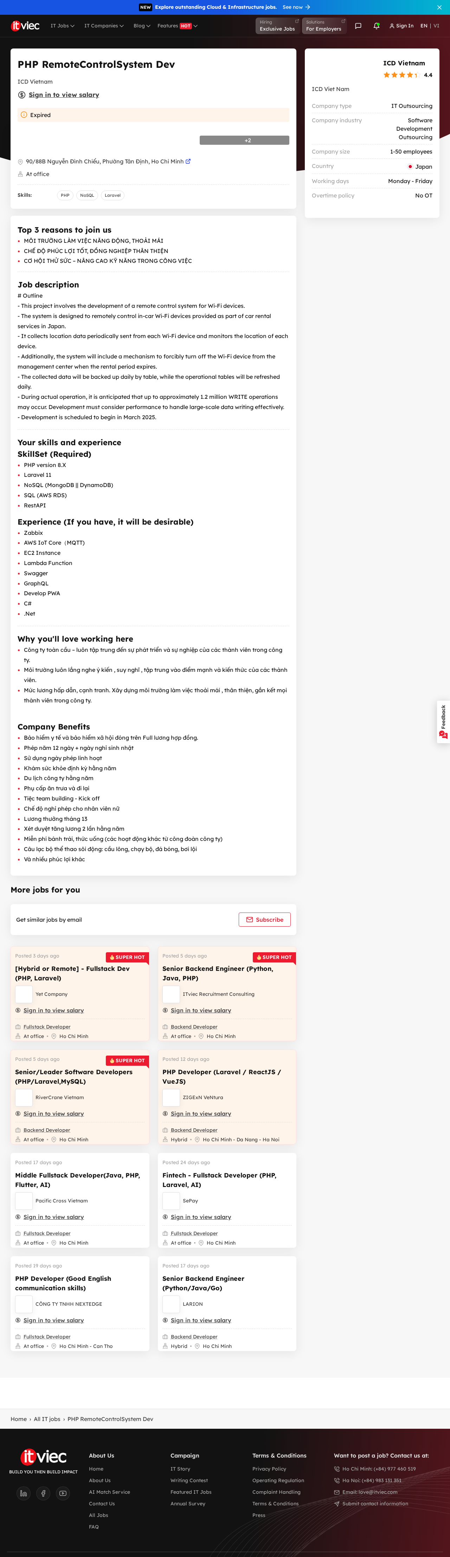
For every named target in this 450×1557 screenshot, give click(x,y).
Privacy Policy (269, 1469)
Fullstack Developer (47, 1027)
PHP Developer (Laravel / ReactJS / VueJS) (221, 1076)
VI (436, 25)
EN (424, 25)
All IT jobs (47, 1418)
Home (19, 1418)
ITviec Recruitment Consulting (219, 994)
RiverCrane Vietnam (60, 1097)
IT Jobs (60, 25)
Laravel (113, 195)
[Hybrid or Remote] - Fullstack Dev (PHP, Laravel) (72, 973)
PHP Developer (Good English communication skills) (63, 1283)
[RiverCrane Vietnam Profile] (24, 1098)
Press (258, 1515)
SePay (190, 1201)
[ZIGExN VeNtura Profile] (171, 1098)
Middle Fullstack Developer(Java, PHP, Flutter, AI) (77, 1180)
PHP (65, 195)
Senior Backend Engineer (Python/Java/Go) (203, 1283)
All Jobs (98, 1515)
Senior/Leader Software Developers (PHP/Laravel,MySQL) (74, 1076)
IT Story (180, 1469)
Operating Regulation (278, 1480)
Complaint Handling (276, 1492)
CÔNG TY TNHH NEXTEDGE (69, 1304)
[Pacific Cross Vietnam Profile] (24, 1201)
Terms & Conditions (275, 1503)
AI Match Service (109, 1492)
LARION (193, 1304)
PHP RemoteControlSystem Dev (110, 1418)
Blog (139, 25)
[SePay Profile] (171, 1201)
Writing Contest (189, 1480)
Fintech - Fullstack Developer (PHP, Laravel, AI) (219, 1180)
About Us (100, 1480)
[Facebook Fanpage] (46, 1495)
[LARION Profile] (171, 1304)
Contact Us (102, 1503)
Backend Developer (194, 1027)
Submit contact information (375, 1503)
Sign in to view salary (64, 95)
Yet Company (52, 994)
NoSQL (87, 195)
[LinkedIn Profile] (26, 1495)
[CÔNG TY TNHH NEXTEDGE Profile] (24, 1304)
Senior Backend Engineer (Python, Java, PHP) (217, 973)
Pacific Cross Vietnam (62, 1201)
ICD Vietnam (404, 63)
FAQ (94, 1527)
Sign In (404, 25)
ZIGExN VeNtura (203, 1097)
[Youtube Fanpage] (63, 1495)
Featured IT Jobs (191, 1492)
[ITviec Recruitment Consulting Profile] (171, 994)
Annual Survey (188, 1503)
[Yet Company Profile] (24, 994)
